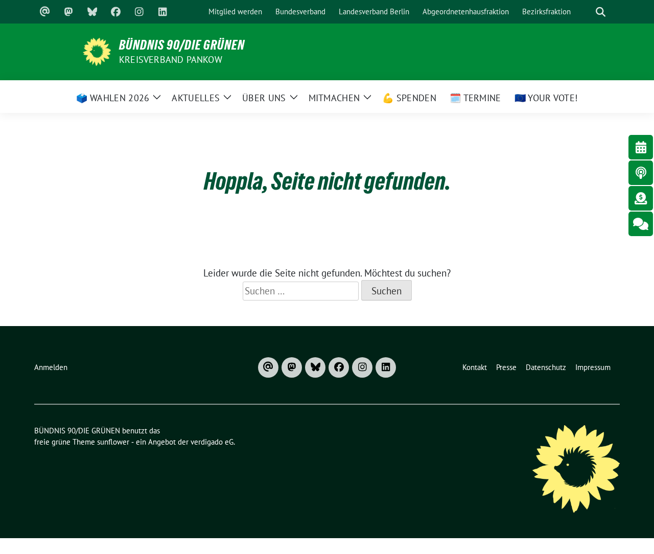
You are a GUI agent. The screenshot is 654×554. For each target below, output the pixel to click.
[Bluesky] (92, 12)
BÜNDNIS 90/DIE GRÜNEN (182, 45)
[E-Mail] (45, 12)
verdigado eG (212, 442)
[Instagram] (139, 12)
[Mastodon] (68, 12)
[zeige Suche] (600, 12)
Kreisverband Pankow (170, 59)
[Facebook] (115, 12)
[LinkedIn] (162, 12)
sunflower (113, 442)
